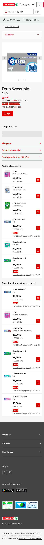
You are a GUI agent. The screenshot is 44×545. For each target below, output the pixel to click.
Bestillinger (7, 452)
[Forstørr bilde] (22, 62)
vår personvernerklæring (12, 536)
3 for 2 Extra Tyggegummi (21, 236)
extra (15, 171)
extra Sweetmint (19, 219)
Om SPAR (6, 434)
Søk (37, 12)
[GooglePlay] (8, 490)
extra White (17, 187)
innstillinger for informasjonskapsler (30, 538)
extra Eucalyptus (19, 242)
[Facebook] (4, 472)
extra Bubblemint (20, 397)
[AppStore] (21, 490)
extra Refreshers (19, 203)
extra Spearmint (19, 258)
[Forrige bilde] (4, 58)
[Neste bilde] (39, 58)
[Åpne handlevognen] (40, 4)
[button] (22, 34)
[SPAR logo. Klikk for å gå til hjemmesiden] (11, 4)
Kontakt (6, 443)
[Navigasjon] (33, 4)
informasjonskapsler (29, 536)
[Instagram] (10, 472)
